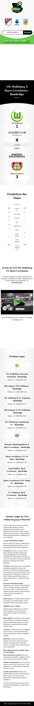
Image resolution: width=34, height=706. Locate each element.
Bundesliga (23, 40)
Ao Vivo (7, 40)
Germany (16, 40)
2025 (11, 40)
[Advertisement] (17, 62)
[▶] (17, 313)
